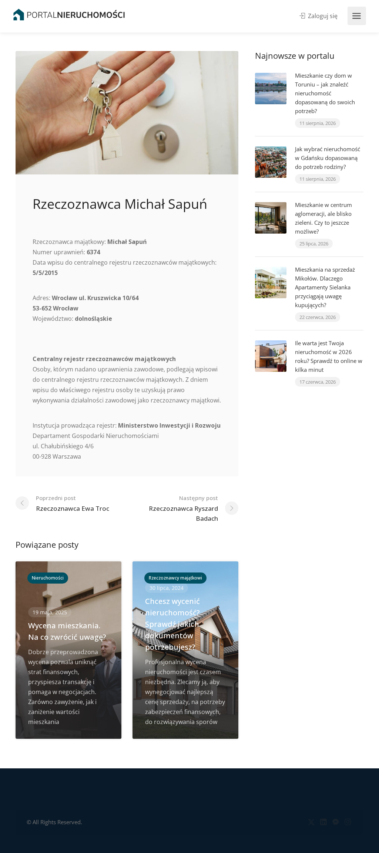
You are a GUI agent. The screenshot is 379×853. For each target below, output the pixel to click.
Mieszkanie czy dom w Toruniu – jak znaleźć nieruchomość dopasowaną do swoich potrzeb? (325, 93)
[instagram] (347, 822)
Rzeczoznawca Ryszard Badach (183, 508)
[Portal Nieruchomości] (69, 14)
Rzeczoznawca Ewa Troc (72, 503)
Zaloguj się (322, 16)
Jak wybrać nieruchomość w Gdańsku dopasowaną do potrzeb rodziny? (327, 157)
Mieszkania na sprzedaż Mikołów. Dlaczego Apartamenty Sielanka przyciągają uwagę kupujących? (325, 287)
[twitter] (311, 822)
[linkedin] (323, 822)
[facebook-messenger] (335, 822)
